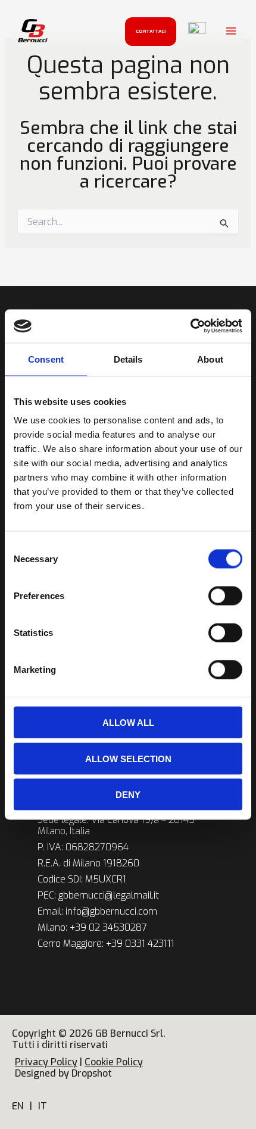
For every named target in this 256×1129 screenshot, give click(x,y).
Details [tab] (128, 359)
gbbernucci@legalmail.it (108, 895)
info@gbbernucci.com (111, 911)
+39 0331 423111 (140, 943)
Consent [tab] (46, 359)
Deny (128, 795)
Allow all (128, 723)
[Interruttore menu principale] (231, 31)
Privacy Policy (46, 1062)
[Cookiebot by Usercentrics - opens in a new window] (190, 326)
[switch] (225, 596)
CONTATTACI (151, 31)
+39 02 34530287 (108, 927)
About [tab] (210, 359)
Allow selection (128, 758)
